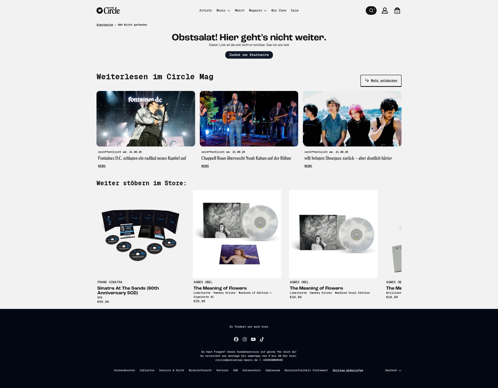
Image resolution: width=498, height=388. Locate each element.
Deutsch (391, 370)
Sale (294, 10)
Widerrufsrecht (200, 370)
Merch (239, 10)
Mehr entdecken (384, 80)
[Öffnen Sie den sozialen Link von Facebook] (236, 339)
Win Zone (278, 10)
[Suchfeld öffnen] (371, 10)
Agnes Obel (203, 282)
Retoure (222, 370)
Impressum (272, 370)
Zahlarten (147, 370)
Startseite (104, 24)
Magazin (255, 10)
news (102, 166)
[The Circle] (108, 10)
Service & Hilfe (171, 370)
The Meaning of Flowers (220, 288)
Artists (205, 10)
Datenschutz (252, 370)
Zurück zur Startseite (249, 55)
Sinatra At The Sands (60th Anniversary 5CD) (128, 290)
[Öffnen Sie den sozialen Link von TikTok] (262, 339)
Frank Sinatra (109, 282)
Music (221, 10)
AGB (235, 370)
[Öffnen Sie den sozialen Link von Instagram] (244, 339)
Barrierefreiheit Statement (306, 370)
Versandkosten (124, 370)
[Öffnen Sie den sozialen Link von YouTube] (253, 339)
